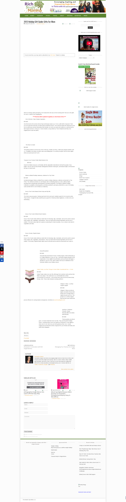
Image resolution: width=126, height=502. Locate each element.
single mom (32, 341)
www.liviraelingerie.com (59, 300)
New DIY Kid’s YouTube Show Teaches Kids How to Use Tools (90, 454)
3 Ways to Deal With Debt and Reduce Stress (90, 445)
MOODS (47, 16)
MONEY (31, 16)
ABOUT (61, 16)
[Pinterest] (2, 253)
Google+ (46, 364)
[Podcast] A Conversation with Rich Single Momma (33, 347)
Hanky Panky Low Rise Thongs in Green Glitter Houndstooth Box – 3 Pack (55, 269)
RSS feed (52, 55)
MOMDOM (39, 16)
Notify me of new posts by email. (31, 436)
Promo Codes (82, 172)
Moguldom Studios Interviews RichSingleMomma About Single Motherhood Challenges (90, 469)
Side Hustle (82, 189)
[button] (100, 16)
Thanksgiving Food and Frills (86, 192)
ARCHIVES (70, 15)
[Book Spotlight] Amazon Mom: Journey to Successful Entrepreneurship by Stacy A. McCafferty (61, 394)
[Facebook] (2, 245)
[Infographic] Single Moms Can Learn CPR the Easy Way (34, 393)
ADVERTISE (77, 16)
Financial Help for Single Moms (58, 456)
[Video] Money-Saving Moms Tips (87, 459)
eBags (80, 176)
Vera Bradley (82, 181)
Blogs (79, 486)
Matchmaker (54, 450)
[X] (2, 249)
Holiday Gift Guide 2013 (33, 19)
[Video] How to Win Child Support (87, 474)
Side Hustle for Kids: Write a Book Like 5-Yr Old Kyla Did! (89, 463)
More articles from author (67, 369)
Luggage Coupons (83, 179)
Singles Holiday (55, 446)
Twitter (36, 364)
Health (26, 390)
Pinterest (52, 364)
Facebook (40, 364)
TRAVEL (54, 16)
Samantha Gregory (41, 23)
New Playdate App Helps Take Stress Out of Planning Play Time (89, 449)
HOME (26, 15)
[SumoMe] (2, 260)
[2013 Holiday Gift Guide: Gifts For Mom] (49, 38)
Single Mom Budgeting (84, 191)
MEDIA (85, 15)
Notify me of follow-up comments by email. (33, 434)
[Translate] (26, 338)
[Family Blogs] (82, 484)
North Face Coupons (84, 177)
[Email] (2, 256)
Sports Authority (83, 174)
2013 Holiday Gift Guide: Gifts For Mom (39, 21)
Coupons (80, 169)
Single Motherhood (56, 390)
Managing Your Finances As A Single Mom (65, 347)
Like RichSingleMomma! (90, 129)
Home (25, 19)
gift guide (26, 341)
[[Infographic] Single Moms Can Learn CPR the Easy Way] (36, 384)
